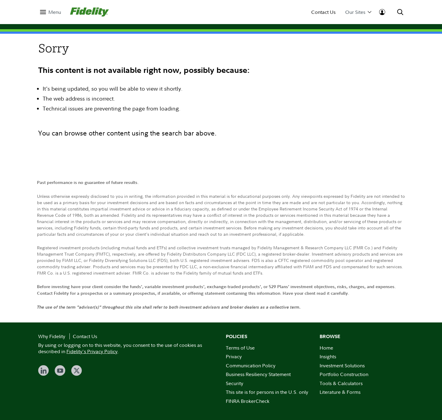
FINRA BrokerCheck (247, 401)
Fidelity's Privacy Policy (92, 351)
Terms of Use (240, 347)
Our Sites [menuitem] (355, 12)
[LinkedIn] (43, 370)
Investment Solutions (342, 365)
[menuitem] (50, 12)
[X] (76, 370)
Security (234, 383)
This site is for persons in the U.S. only (267, 392)
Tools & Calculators (341, 383)
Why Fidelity (51, 336)
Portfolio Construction (344, 374)
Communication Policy (250, 365)
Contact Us (323, 12)
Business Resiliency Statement (258, 374)
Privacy (234, 356)
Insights (328, 356)
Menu (54, 12)
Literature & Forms (340, 392)
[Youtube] (60, 370)
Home (326, 347)
